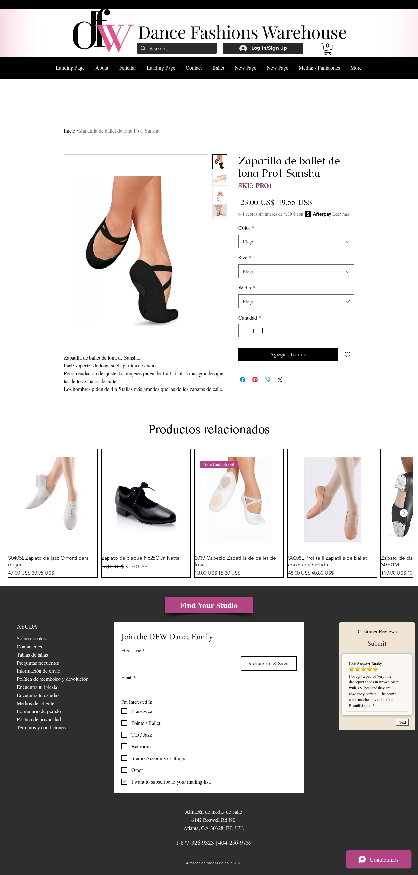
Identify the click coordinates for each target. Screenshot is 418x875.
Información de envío (38, 670)
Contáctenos (29, 646)
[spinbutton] (253, 330)
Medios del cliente (35, 703)
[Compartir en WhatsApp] (267, 379)
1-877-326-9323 (195, 842)
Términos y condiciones (41, 727)
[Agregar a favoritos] (347, 354)
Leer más (340, 214)
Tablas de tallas (32, 654)
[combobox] (296, 242)
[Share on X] (280, 379)
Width (246, 287)
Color (246, 227)
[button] (328, 49)
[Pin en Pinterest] (255, 379)
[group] (209, 513)
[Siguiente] (404, 513)
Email (128, 677)
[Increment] (262, 330)
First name (133, 650)
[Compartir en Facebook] (243, 379)
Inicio (69, 130)
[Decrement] (244, 330)
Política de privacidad (39, 719)
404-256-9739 (235, 842)
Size (244, 257)
